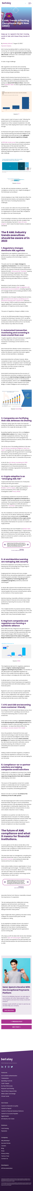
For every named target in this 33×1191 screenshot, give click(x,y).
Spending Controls (6, 1081)
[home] (6, 3)
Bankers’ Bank (26, 529)
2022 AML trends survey (8, 142)
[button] (24, 3)
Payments (4, 1131)
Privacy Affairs (16, 491)
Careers (3, 1146)
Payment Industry (6, 46)
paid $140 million (9, 84)
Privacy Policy (5, 1153)
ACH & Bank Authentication (9, 1075)
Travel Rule (11, 506)
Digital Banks (5, 1116)
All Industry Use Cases (7, 1119)
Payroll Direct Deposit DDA (9, 1091)
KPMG (18, 661)
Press (2, 1151)
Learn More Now (9, 1010)
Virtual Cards (5, 1096)
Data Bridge (19, 409)
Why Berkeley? (5, 1140)
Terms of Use (5, 1156)
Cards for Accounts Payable (9, 1113)
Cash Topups (5, 1083)
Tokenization (5, 1078)
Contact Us (4, 1158)
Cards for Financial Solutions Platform (12, 1111)
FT (18, 114)
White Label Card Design (8, 1093)
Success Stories (5, 1143)
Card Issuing (5, 1128)
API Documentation (6, 1168)
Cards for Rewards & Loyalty (9, 1106)
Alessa (19, 183)
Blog (2, 1148)
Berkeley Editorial (7, 43)
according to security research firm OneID (13, 728)
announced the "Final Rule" (19, 271)
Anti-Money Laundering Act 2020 (18, 462)
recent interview (8, 859)
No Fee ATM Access (7, 1086)
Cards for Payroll (6, 1108)
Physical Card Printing (7, 1088)
